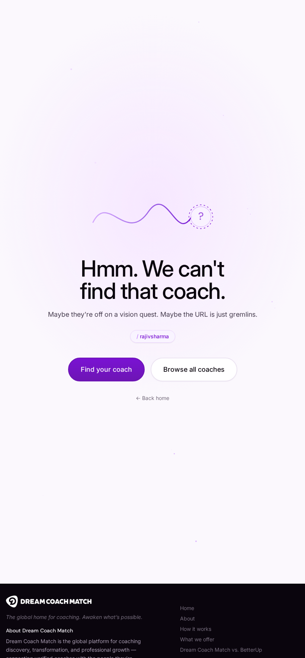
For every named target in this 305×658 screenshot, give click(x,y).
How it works (195, 629)
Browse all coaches (194, 369)
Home (187, 608)
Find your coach (106, 369)
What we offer (197, 639)
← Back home (152, 398)
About (187, 618)
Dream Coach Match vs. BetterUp (221, 649)
